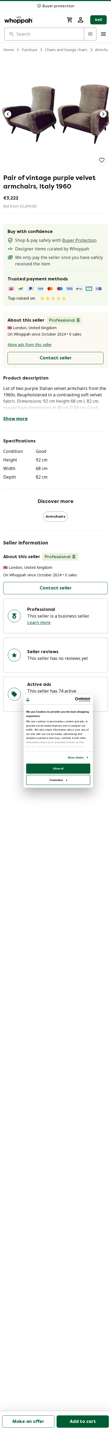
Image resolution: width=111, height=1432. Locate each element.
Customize (56, 779)
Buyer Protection (79, 240)
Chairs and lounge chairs (66, 49)
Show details (76, 757)
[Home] (32, 20)
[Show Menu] (103, 34)
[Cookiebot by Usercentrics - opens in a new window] (75, 699)
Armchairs (55, 516)
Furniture (29, 49)
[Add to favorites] (102, 160)
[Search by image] (90, 34)
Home (8, 49)
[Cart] (69, 20)
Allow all (58, 768)
